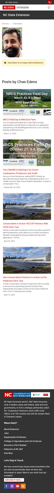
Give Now (8, 453)
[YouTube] (17, 486)
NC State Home (11, 2)
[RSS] (23, 486)
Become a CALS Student (15, 445)
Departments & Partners (15, 437)
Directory (5, 24)
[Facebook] (6, 486)
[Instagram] (12, 486)
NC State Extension (16, 15)
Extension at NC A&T (13, 449)
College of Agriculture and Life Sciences (23, 441)
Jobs (6, 433)
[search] (50, 2)
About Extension (11, 429)
